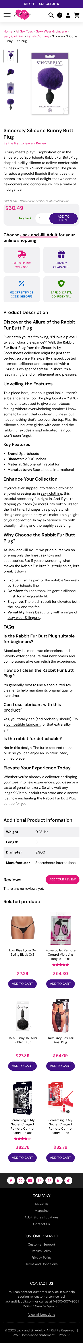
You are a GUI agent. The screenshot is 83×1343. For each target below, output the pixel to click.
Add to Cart (22, 983)
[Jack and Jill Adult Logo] (22, 15)
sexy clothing (51, 493)
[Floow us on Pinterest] (49, 1180)
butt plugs (64, 504)
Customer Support (41, 1244)
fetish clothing (57, 488)
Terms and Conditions (41, 1264)
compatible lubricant (23, 724)
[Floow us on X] (21, 1180)
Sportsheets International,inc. (51, 201)
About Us (41, 1204)
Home (8, 31)
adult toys (39, 793)
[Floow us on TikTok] (68, 1180)
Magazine (41, 1211)
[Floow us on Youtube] (30, 1180)
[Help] (59, 15)
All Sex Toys (24, 31)
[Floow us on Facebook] (11, 1180)
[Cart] (76, 15)
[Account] (68, 15)
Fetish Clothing (38, 36)
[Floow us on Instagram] (40, 1180)
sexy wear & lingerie (24, 617)
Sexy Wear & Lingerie (51, 31)
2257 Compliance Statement (33, 1335)
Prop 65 (65, 1335)
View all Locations (41, 1315)
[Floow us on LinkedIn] (59, 1180)
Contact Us (41, 1224)
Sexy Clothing (13, 36)
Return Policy (41, 1251)
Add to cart (63, 218)
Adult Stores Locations (41, 1217)
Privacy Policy (41, 1258)
